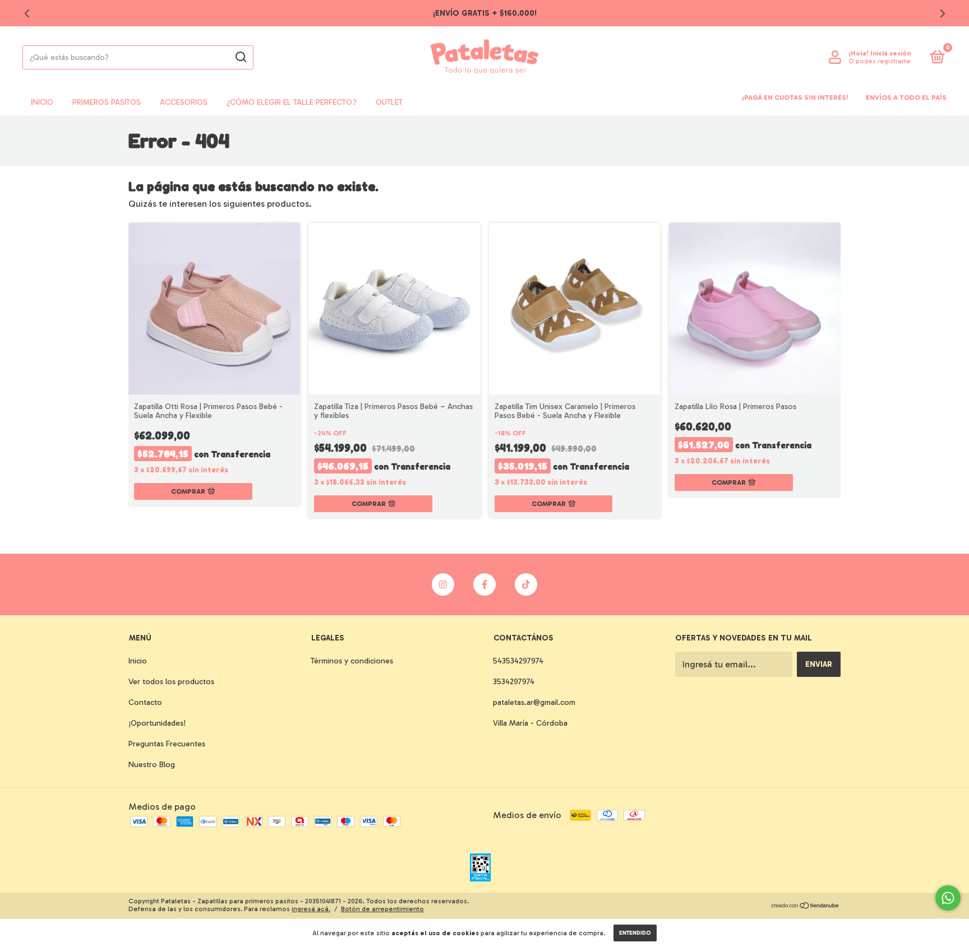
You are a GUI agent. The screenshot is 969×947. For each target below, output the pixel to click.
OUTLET (389, 102)
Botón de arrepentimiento (382, 909)
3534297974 (513, 681)
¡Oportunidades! (157, 723)
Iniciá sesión (890, 53)
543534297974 (518, 661)
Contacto (145, 702)
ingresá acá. (311, 909)
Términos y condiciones (352, 661)
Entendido (635, 933)
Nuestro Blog (151, 764)
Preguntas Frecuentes (166, 744)
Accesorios (183, 102)
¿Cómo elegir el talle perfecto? (292, 102)
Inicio (42, 102)
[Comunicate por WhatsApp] (948, 898)
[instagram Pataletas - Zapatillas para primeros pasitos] (443, 584)
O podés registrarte (879, 61)
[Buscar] (240, 57)
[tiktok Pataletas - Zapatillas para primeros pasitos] (526, 584)
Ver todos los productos (171, 681)
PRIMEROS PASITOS (106, 102)
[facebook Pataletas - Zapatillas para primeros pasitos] (484, 584)
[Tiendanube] (805, 906)
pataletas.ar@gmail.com (534, 702)
